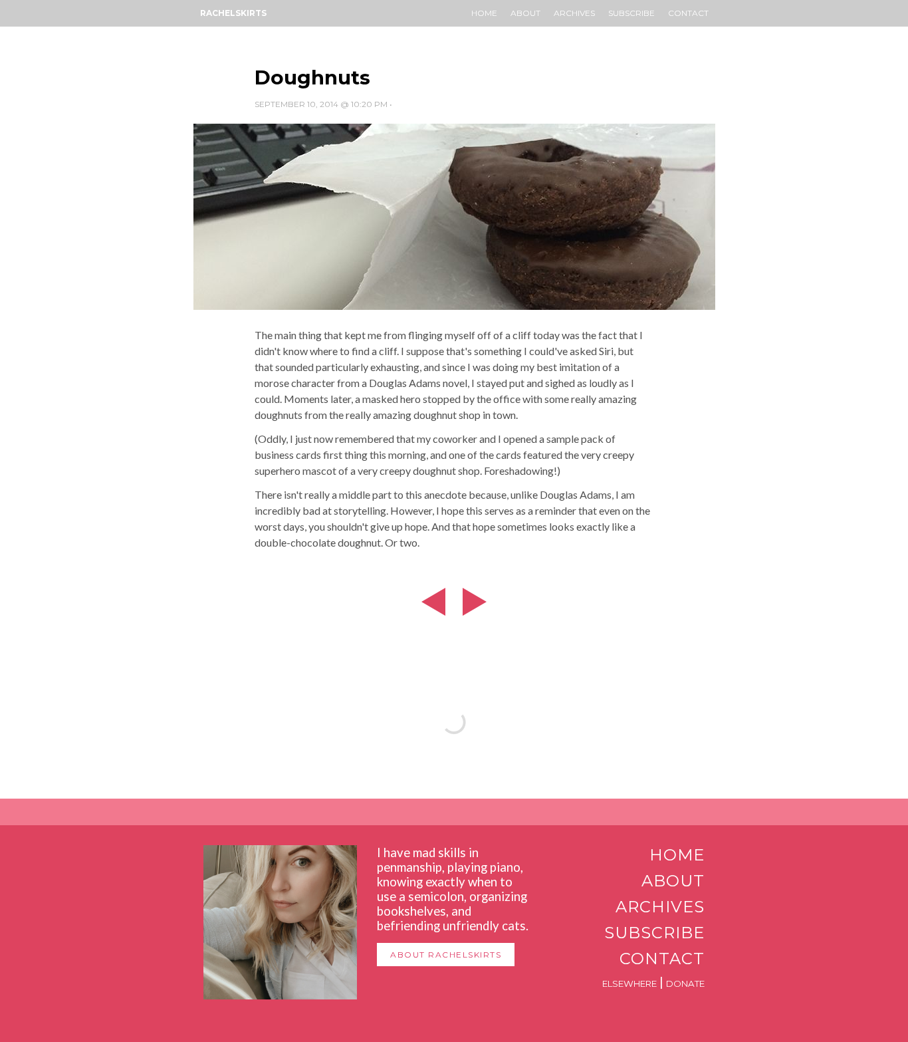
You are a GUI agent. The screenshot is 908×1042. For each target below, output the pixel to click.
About (525, 13)
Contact (688, 13)
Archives (574, 13)
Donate (685, 983)
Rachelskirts (233, 13)
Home (484, 13)
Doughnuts (312, 77)
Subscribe (631, 13)
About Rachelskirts (445, 955)
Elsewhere (629, 983)
